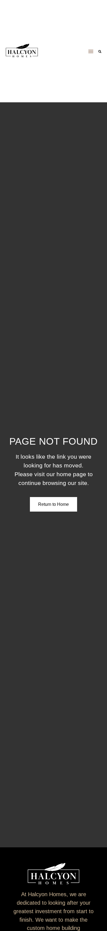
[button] (91, 51)
